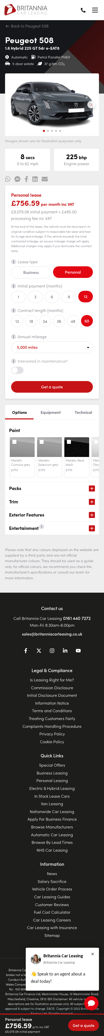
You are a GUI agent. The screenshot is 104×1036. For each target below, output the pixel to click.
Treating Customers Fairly (52, 718)
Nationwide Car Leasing (52, 811)
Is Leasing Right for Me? (52, 679)
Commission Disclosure (52, 687)
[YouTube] (78, 651)
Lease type (28, 261)
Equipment (51, 412)
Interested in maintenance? (43, 361)
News (52, 873)
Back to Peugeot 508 (29, 25)
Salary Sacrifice (52, 881)
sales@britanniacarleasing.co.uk (52, 634)
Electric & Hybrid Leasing (52, 788)
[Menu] (95, 10)
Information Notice (52, 703)
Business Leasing (52, 772)
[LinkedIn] (65, 651)
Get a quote (52, 386)
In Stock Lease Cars (52, 796)
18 (31, 321)
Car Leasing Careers (52, 920)
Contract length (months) (40, 310)
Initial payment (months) (40, 286)
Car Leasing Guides (52, 896)
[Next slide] (91, 104)
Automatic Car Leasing (52, 834)
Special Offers (52, 765)
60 (87, 321)
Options (19, 412)
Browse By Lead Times (52, 842)
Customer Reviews (52, 904)
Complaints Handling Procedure (52, 726)
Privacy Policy (52, 733)
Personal (73, 272)
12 (85, 296)
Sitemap (52, 935)
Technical (83, 412)
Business (31, 272)
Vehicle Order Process (52, 888)
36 (59, 321)
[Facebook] (25, 651)
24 (45, 321)
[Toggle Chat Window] (91, 1003)
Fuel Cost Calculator (52, 912)
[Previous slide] (13, 104)
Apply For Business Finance (52, 819)
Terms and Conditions (52, 710)
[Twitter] (38, 651)
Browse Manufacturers (52, 826)
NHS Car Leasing (52, 850)
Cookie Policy (52, 741)
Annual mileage (32, 336)
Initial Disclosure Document (52, 695)
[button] (44, 131)
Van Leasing (52, 803)
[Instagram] (52, 651)
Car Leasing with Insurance (52, 927)
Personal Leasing (52, 780)
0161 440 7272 (77, 618)
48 (73, 321)
